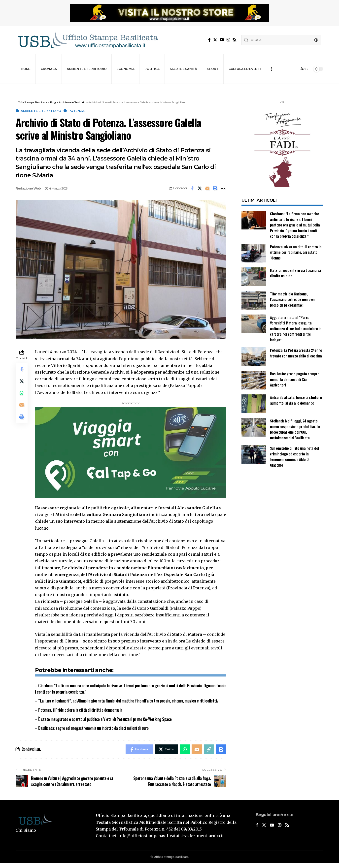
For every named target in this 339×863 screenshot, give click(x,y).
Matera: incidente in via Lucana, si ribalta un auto (295, 273)
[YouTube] (221, 39)
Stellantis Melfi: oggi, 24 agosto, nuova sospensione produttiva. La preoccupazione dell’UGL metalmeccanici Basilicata (295, 429)
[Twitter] (215, 39)
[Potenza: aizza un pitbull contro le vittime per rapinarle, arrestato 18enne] (253, 253)
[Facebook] (209, 39)
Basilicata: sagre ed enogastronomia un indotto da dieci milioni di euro (93, 728)
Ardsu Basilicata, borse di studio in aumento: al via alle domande (296, 400)
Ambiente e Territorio (41, 110)
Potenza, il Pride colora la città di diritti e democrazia (80, 710)
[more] (271, 69)
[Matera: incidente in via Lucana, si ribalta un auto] (253, 276)
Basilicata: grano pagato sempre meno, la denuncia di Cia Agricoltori (294, 379)
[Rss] (234, 39)
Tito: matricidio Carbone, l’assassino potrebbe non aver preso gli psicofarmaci (292, 299)
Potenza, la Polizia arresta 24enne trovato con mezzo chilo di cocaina (296, 352)
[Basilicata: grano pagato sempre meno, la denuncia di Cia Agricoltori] (253, 380)
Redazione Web (28, 188)
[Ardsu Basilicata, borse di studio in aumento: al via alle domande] (253, 403)
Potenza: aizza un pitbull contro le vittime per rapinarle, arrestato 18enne (296, 252)
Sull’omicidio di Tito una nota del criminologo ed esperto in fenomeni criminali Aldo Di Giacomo (294, 456)
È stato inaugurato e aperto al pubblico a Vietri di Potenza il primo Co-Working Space (105, 719)
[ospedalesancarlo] (169, 87)
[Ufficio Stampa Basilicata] (88, 40)
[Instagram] (228, 39)
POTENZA (76, 110)
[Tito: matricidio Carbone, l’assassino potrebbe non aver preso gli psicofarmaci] (253, 300)
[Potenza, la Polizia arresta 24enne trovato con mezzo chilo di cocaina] (253, 356)
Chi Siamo (26, 830)
